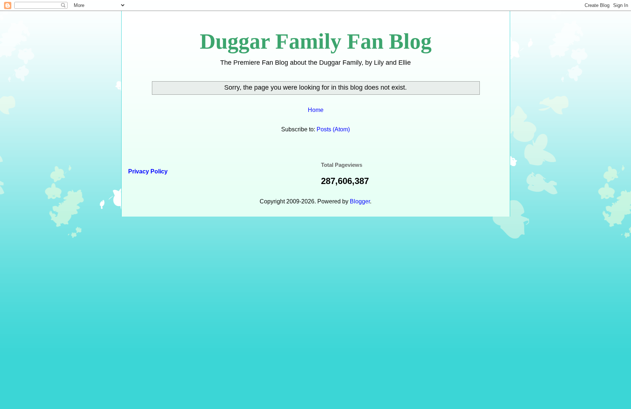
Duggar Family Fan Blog (316, 41)
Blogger (360, 201)
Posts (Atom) (333, 129)
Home (316, 110)
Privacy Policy (147, 171)
